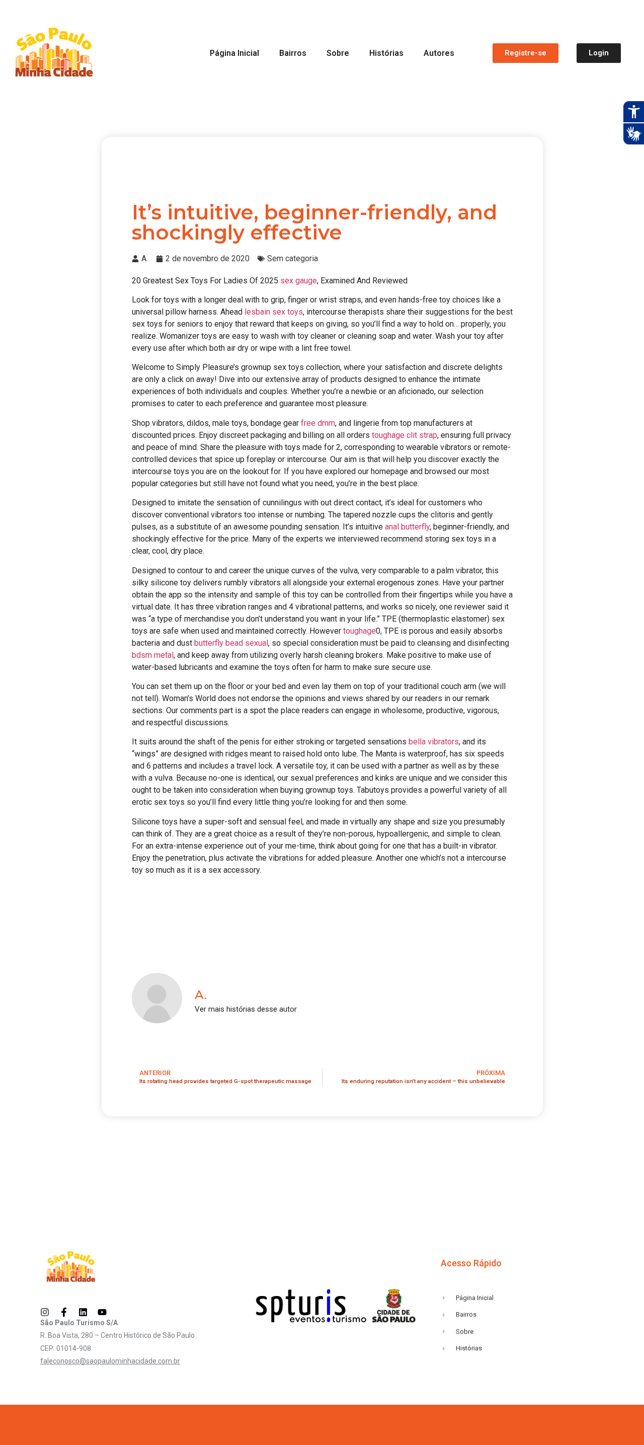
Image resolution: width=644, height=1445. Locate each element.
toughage (388, 435)
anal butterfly (407, 526)
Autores (439, 53)
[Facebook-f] (63, 1312)
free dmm (318, 423)
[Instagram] (44, 1312)
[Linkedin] (83, 1312)
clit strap (422, 435)
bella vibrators (434, 741)
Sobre (338, 53)
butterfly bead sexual (231, 643)
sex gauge (298, 280)
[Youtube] (102, 1312)
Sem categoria (292, 258)
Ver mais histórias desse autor (246, 1009)
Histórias (386, 53)
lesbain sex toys (274, 312)
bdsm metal (153, 655)
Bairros (292, 53)
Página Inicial (234, 53)
